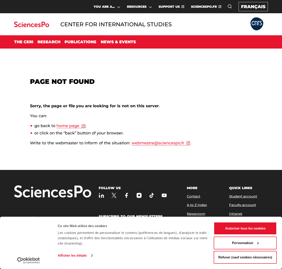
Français (253, 6)
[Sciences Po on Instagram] (139, 195)
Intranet (235, 214)
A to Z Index (197, 205)
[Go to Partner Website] (256, 24)
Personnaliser (242, 243)
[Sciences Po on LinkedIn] (101, 195)
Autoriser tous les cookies (245, 228)
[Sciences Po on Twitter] (114, 195)
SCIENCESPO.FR (204, 7)
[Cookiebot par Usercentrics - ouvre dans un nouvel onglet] (28, 260)
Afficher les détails (72, 255)
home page (67, 125)
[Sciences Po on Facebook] (126, 195)
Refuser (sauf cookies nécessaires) (245, 257)
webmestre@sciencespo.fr (158, 143)
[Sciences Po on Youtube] (164, 195)
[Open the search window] (230, 6)
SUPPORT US (169, 7)
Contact (193, 196)
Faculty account (242, 205)
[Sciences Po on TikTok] (151, 195)
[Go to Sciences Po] (31, 26)
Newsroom (196, 214)
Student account (243, 196)
